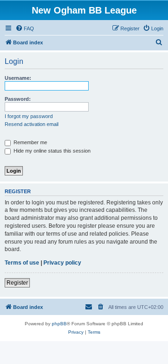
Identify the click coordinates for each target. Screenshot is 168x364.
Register (17, 283)
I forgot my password (29, 116)
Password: (18, 99)
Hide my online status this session (51, 151)
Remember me (29, 142)
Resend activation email (31, 124)
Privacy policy (62, 262)
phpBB (59, 323)
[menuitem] (24, 28)
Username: (18, 78)
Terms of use (22, 262)
